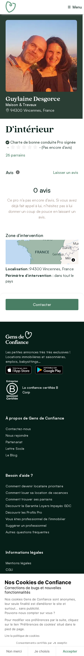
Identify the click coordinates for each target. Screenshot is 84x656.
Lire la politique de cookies (22, 635)
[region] (42, 252)
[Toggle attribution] (73, 260)
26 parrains (15, 155)
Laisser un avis (65, 172)
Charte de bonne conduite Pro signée (43, 142)
